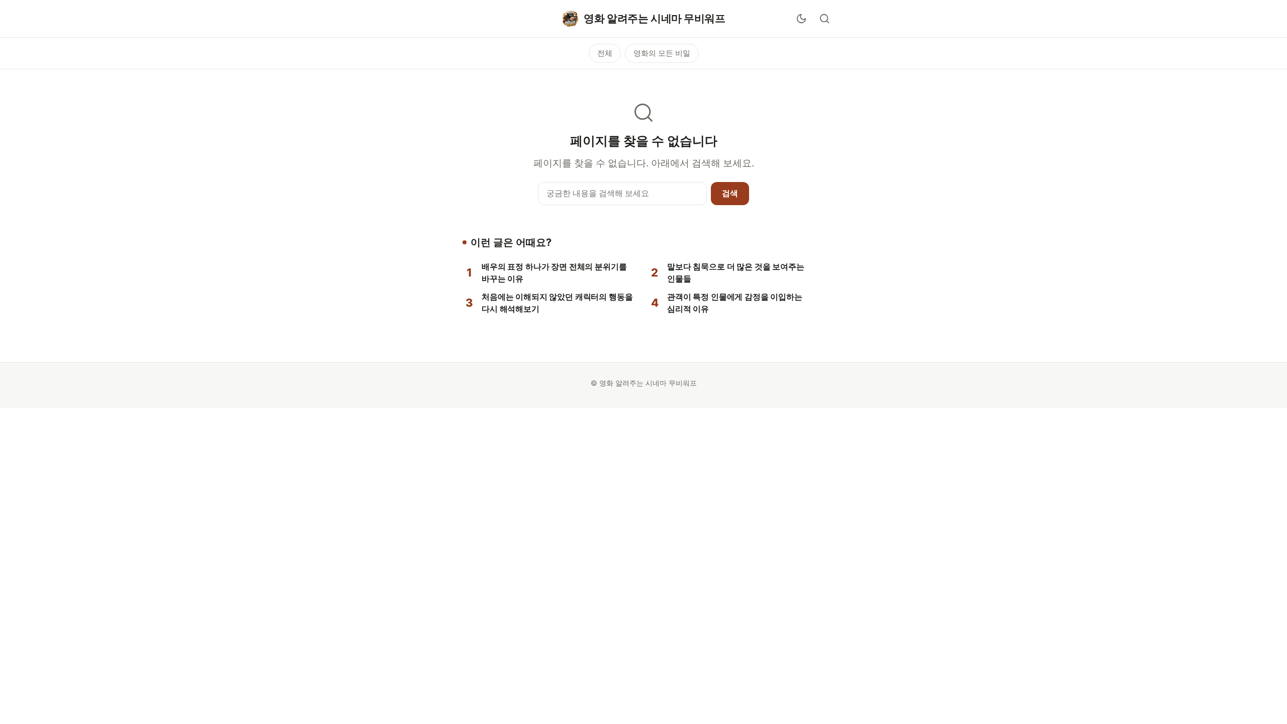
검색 (730, 193)
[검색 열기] (824, 19)
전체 (604, 53)
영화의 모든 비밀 (661, 53)
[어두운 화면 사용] (801, 19)
